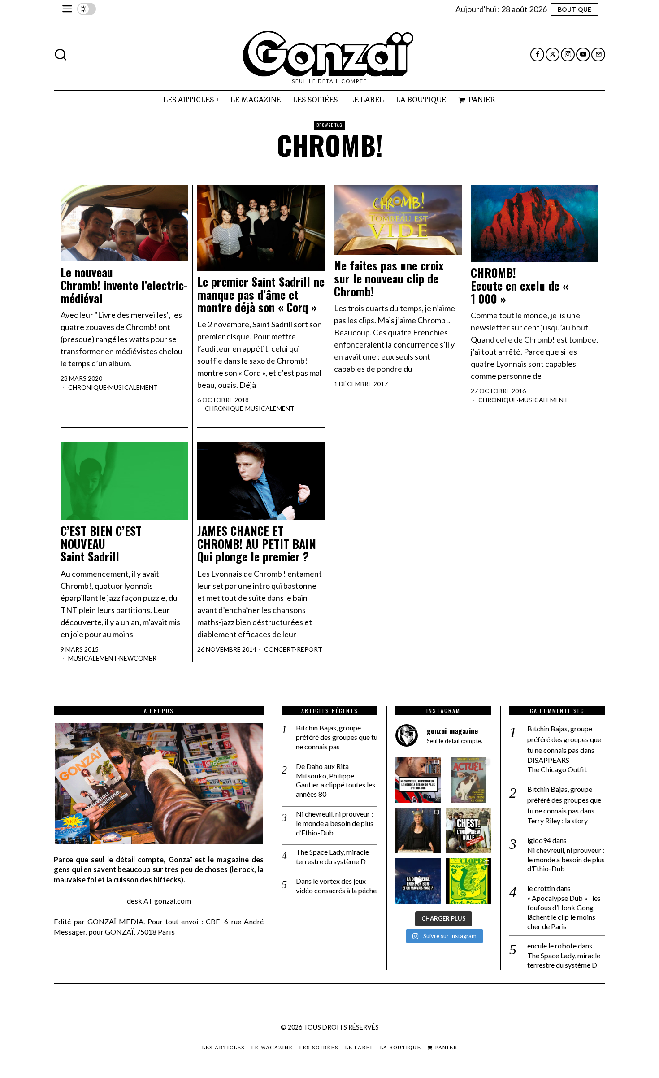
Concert (279, 649)
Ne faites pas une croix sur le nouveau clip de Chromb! (388, 278)
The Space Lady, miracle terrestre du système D (332, 856)
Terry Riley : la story (557, 820)
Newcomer (137, 658)
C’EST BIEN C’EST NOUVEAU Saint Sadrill (101, 544)
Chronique (87, 387)
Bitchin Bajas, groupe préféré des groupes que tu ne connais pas (336, 737)
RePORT (309, 649)
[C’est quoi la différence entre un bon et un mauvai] (418, 881)
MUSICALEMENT (133, 387)
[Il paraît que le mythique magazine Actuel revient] (468, 780)
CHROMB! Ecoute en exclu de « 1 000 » (519, 285)
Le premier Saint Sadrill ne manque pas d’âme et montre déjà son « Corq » (261, 294)
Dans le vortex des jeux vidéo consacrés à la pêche (336, 886)
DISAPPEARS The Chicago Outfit (557, 765)
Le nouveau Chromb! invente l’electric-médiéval (124, 285)
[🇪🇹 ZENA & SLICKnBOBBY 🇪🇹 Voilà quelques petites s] (418, 780)
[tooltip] (537, 54)
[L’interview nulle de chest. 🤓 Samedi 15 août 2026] (468, 830)
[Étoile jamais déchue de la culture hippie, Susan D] (418, 830)
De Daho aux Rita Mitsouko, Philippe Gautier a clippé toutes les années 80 (335, 780)
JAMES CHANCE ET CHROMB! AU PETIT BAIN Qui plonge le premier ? (256, 544)
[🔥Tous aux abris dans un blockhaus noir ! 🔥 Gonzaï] (468, 881)
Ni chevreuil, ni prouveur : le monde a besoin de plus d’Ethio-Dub (334, 823)
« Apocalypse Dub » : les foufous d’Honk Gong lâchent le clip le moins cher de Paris (564, 912)
